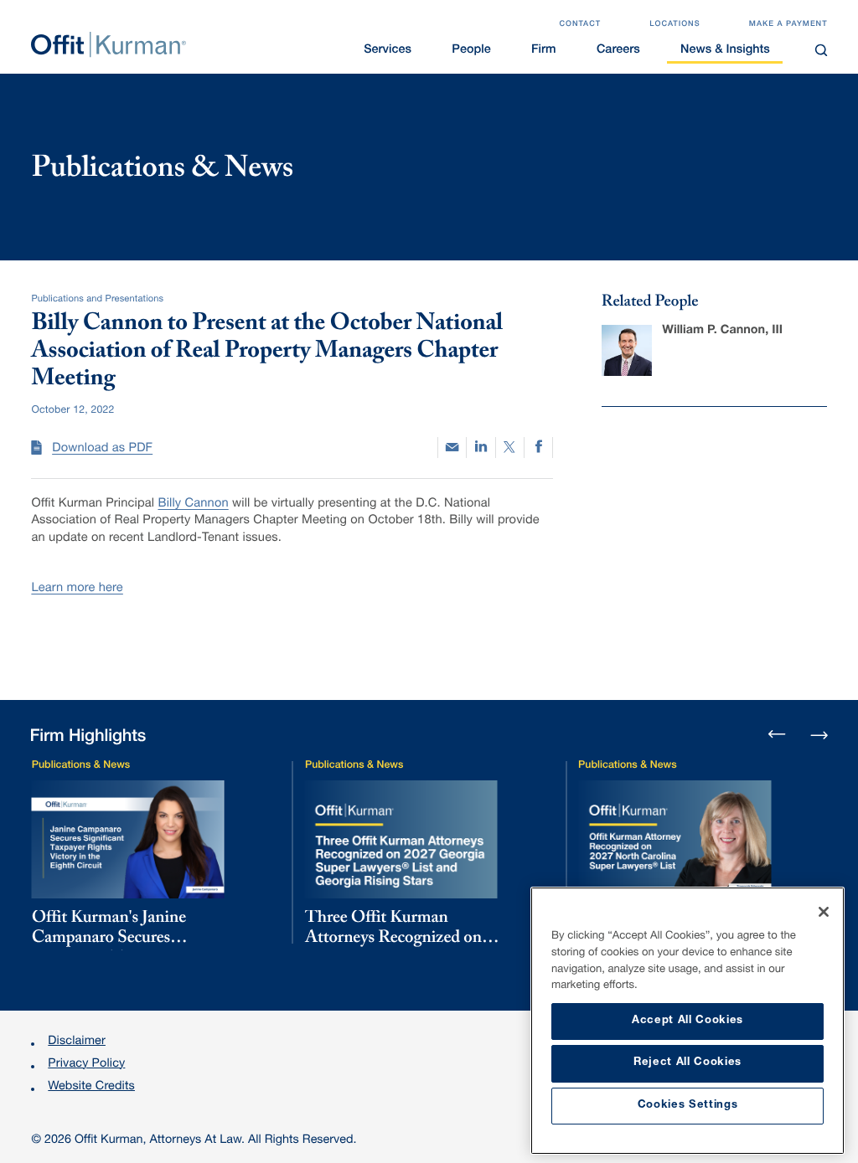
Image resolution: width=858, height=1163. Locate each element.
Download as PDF (102, 449)
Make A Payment (788, 24)
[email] (452, 447)
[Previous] (777, 735)
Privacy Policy (86, 1065)
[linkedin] (480, 447)
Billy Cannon (193, 505)
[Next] (819, 733)
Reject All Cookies (687, 1063)
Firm (543, 51)
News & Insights (725, 51)
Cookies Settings (688, 1105)
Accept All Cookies (687, 1021)
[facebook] (538, 447)
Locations (674, 24)
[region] (687, 1021)
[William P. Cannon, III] (627, 350)
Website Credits (91, 1088)
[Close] (823, 911)
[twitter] (510, 447)
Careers (618, 51)
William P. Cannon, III (722, 331)
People (471, 51)
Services (387, 51)
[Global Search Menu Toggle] (821, 50)
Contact (580, 24)
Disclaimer (77, 1042)
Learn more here (76, 589)
